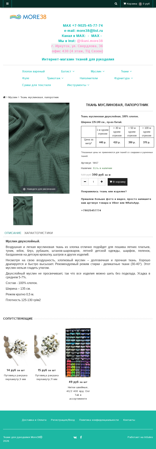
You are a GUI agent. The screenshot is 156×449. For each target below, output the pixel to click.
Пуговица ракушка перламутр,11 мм (47, 377)
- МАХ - (95, 35)
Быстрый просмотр (21, 347)
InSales (148, 437)
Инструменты (76, 85)
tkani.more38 (91, 41)
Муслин (96, 71)
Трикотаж (53, 78)
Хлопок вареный (33, 71)
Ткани (125, 71)
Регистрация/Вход (62, 420)
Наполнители (89, 78)
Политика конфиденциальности (98, 420)
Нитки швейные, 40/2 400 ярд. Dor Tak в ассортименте (78, 393)
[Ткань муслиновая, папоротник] (22, 210)
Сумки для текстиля (36, 85)
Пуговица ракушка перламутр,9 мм (15, 377)
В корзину (119, 182)
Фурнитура (122, 78)
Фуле (25, 78)
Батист (66, 71)
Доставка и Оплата (33, 420)
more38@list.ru (90, 30)
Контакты (128, 420)
